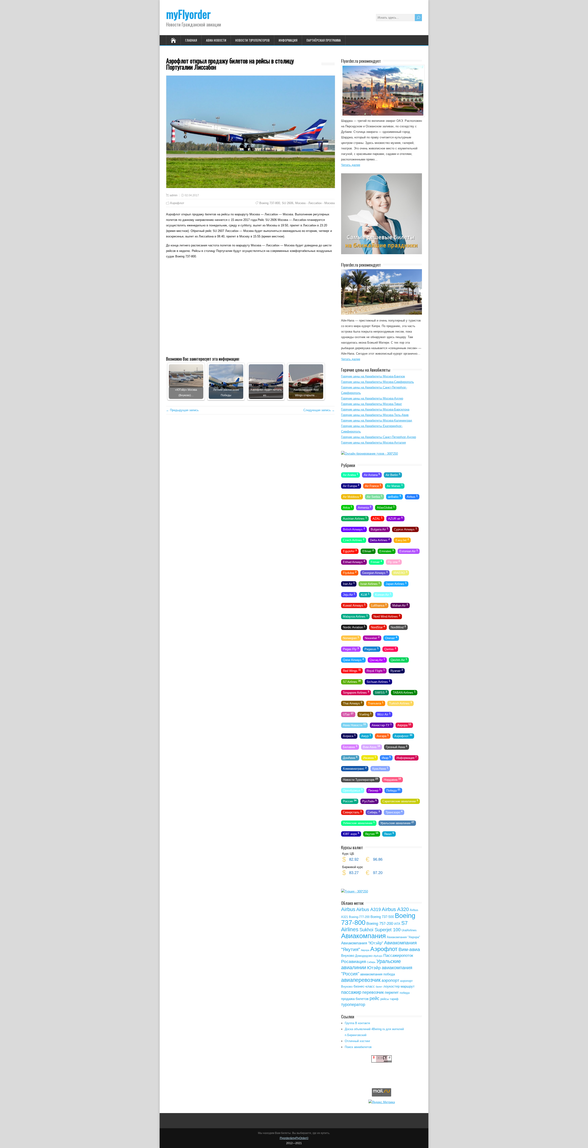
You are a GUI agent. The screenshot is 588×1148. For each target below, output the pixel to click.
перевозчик (373, 992)
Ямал (389, 834)
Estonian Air (408, 551)
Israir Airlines (370, 583)
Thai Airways (352, 703)
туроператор (353, 1004)
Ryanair (396, 670)
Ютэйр (374, 967)
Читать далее (350, 165)
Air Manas (395, 485)
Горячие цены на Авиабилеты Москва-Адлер (372, 398)
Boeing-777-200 (359, 917)
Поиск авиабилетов (358, 1047)
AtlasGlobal (386, 507)
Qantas (390, 649)
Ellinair (368, 551)
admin (174, 195)
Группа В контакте (357, 1023)
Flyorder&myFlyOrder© (294, 1138)
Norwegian (351, 638)
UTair (348, 714)
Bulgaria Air (379, 529)
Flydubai (349, 572)
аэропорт (390, 980)
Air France (373, 485)
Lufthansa (379, 605)
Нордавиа (392, 779)
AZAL (377, 518)
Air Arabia (350, 475)
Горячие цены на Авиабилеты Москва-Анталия (373, 442)
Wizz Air (383, 714)
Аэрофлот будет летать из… (266, 392)
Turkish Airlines (400, 703)
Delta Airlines (380, 540)
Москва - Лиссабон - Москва (315, 203)
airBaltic (394, 496)
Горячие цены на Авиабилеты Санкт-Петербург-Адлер (378, 437)
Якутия (371, 834)
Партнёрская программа (323, 40)
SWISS (381, 692)
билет (379, 986)
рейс (374, 998)
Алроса (349, 736)
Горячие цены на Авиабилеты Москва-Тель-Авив (375, 415)
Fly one (394, 562)
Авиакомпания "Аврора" (403, 937)
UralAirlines (409, 930)
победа (405, 992)
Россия (349, 801)
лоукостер (391, 986)
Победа (393, 790)
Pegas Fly (351, 649)
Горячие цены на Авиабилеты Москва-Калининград (376, 420)
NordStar (378, 627)
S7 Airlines (352, 681)
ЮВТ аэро (351, 834)
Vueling (365, 714)
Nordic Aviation (354, 627)
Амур (366, 736)
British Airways (354, 529)
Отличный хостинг (357, 1041)
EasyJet (402, 540)
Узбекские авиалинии (359, 823)
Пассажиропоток (398, 955)
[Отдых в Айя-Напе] (381, 313)
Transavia (375, 703)
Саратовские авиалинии (400, 801)
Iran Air (349, 583)
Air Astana (372, 475)
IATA (397, 924)
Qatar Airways (353, 660)
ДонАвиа (350, 757)
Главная (191, 40)
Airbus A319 (368, 909)
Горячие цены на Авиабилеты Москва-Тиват (371, 404)
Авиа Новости (216, 40)
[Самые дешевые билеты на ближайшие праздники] (381, 253)
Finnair (376, 562)
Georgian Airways (375, 572)
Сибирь (374, 812)
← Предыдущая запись (182, 410)
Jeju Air (349, 594)
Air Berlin (393, 475)
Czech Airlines (353, 540)
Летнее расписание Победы (226, 392)
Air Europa (351, 485)
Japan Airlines (396, 583)
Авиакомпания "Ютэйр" (362, 943)
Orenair (391, 638)
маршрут (408, 986)
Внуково (347, 955)
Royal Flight (376, 670)
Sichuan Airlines (378, 681)
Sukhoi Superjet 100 (380, 929)
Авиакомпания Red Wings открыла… (306, 392)
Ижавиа (369, 757)
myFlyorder (188, 14)
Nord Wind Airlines (386, 616)
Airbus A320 (395, 909)
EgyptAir (350, 551)
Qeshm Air (399, 660)
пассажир (351, 992)
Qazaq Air (377, 660)
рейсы (384, 999)
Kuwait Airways (354, 605)
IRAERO (400, 572)
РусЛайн (369, 801)
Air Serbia (374, 496)
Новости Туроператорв (360, 779)
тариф (394, 999)
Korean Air (383, 594)
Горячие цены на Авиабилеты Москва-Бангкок (373, 376)
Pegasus (372, 649)
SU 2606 (287, 203)
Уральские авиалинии (397, 823)
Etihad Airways (354, 562)
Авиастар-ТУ (382, 725)
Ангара (383, 736)
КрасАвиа (380, 768)
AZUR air (395, 518)
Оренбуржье (352, 790)
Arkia (347, 507)
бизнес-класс (364, 986)
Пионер (374, 790)
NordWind (398, 627)
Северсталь (352, 812)
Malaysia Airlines (355, 616)
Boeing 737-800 (269, 203)
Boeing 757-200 (379, 923)
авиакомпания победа (377, 974)
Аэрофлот (177, 203)
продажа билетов (355, 999)
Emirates (386, 551)
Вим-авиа (409, 949)
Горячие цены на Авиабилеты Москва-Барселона (375, 409)
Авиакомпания (363, 936)
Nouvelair (372, 638)
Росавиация (353, 961)
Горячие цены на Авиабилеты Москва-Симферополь (377, 382)
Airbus (412, 496)
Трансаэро (394, 812)
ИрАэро (377, 955)
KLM (365, 594)
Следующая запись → (319, 410)
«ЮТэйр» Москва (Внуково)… (186, 392)
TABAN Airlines (404, 692)
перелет (392, 992)
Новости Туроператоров (252, 40)
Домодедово (364, 955)
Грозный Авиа (396, 746)
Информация (288, 40)
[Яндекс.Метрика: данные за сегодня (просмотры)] (381, 1102)
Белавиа (350, 746)
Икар (386, 757)
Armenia (364, 507)
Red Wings (352, 670)
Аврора (404, 725)
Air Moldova (352, 496)
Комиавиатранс (355, 768)
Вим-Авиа (371, 746)
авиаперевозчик (361, 980)
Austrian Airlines (355, 518)
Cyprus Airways (405, 529)
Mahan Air (400, 605)
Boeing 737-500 (382, 917)
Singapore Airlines (356, 692)
